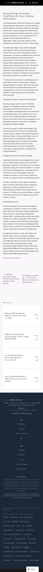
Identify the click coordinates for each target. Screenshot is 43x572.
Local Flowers (8, 556)
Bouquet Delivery (9, 543)
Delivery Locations (22, 433)
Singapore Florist (20, 539)
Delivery (21, 429)
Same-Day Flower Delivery (12, 534)
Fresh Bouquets (34, 560)
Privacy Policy (21, 469)
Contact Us (21, 455)
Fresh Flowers (34, 551)
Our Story (21, 450)
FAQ (21, 438)
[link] (33, 3)
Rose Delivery (8, 539)
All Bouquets (22, 424)
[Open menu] (26, 3)
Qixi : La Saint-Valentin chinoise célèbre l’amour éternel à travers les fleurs (16, 378)
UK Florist (7, 521)
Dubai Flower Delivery (26, 517)
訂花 (23, 526)
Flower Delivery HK (21, 551)
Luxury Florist (27, 534)
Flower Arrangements (20, 560)
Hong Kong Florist (9, 526)
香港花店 (15, 521)
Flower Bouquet (22, 543)
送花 (18, 526)
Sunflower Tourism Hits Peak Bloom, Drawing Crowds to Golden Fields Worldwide (17, 336)
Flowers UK (7, 560)
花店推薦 (26, 547)
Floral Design (32, 539)
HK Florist (32, 543)
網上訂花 (29, 526)
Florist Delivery (8, 530)
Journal (21, 459)
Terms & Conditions (21, 464)
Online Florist (19, 530)
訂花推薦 (6, 547)
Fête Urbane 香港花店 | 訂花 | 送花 (14, 3)
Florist (6, 517)
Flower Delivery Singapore (23, 556)
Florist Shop (13, 517)
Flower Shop (30, 530)
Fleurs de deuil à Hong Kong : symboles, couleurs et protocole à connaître (15, 315)
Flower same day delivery (12, 258)
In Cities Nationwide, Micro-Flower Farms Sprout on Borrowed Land (14, 357)
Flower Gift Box (16, 547)
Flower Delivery (25, 521)
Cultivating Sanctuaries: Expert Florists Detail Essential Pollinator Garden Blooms (11, 278)
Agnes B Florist (8, 551)
